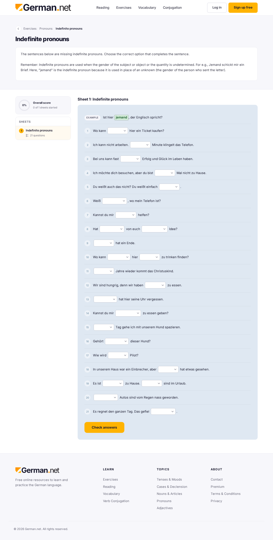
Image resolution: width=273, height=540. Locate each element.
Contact (217, 479)
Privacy (216, 501)
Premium (217, 487)
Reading (102, 8)
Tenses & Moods (169, 479)
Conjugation (172, 8)
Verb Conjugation (116, 501)
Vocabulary (147, 8)
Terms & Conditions (226, 494)
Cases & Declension (172, 487)
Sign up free (243, 7)
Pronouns (45, 28)
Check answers (104, 427)
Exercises (123, 8)
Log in (217, 7)
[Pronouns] (18, 29)
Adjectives (165, 508)
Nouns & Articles (169, 494)
